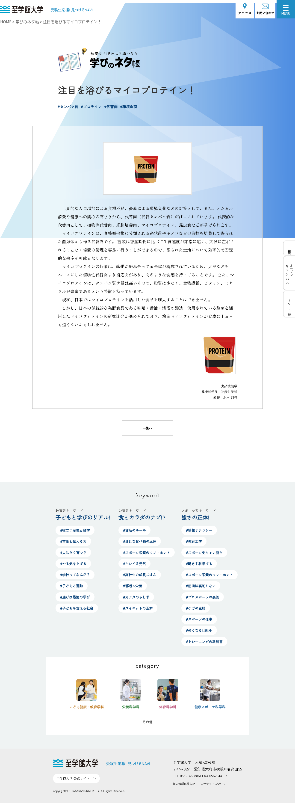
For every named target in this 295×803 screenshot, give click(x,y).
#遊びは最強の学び (75, 597)
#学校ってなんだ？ (75, 574)
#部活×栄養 (132, 585)
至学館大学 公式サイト (73, 778)
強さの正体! (195, 517)
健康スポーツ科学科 (210, 706)
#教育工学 (194, 541)
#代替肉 (111, 106)
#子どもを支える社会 (76, 608)
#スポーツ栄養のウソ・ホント (146, 552)
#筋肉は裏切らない (201, 585)
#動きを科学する (199, 563)
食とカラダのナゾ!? (141, 517)
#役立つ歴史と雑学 (75, 530)
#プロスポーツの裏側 (202, 597)
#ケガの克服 (195, 608)
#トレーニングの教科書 (204, 641)
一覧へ (147, 428)
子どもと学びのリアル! (83, 517)
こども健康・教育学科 (86, 706)
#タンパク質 (68, 106)
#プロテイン (91, 106)
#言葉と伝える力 (73, 541)
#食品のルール (134, 530)
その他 (147, 721)
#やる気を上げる (73, 563)
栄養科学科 (130, 706)
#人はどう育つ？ (73, 552)
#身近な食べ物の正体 (139, 541)
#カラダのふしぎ (136, 597)
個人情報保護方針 (184, 783)
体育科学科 (167, 706)
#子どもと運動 (71, 585)
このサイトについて (213, 783)
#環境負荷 (128, 106)
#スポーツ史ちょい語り (204, 552)
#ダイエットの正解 (138, 608)
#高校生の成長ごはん (139, 574)
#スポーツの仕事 (199, 619)
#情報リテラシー (199, 530)
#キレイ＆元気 (134, 563)
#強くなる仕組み (199, 630)
